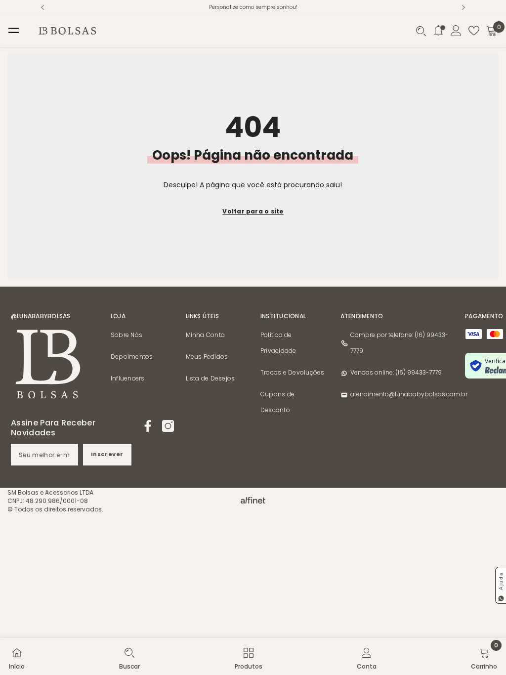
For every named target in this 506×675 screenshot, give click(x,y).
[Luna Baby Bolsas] (253, 498)
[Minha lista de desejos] (474, 30)
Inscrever (107, 454)
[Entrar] (456, 30)
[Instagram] (168, 426)
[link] (129, 656)
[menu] (13, 31)
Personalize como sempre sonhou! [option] (253, 7)
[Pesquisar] (421, 31)
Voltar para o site (252, 211)
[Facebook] (147, 426)
